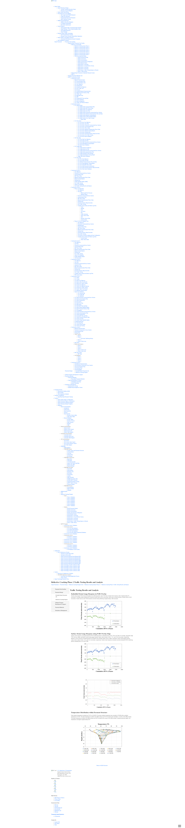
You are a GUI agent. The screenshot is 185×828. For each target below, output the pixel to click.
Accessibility (57, 800)
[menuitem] (94, 23)
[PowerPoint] (55, 783)
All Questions (57, 816)
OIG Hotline (56, 823)
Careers (102, 3)
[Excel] (55, 791)
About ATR (71, 3)
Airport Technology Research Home (60, 3)
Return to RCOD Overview (102, 765)
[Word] (55, 788)
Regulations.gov (57, 810)
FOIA (55, 824)
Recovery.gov (57, 809)
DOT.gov (56, 804)
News (76, 3)
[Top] (179, 826)
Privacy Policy (57, 799)
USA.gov (56, 806)
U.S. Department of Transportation (64, 770)
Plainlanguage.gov (58, 807)
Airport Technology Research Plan (86, 3)
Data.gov (56, 811)
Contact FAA (57, 822)
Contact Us (96, 3)
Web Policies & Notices (59, 797)
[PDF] (55, 781)
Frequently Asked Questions (57, 814)
